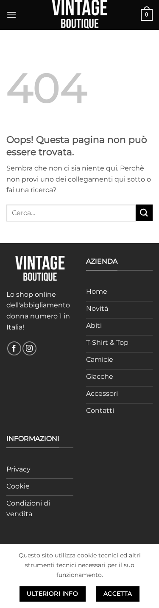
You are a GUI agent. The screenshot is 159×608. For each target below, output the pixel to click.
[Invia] (144, 213)
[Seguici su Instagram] (29, 348)
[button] (11, 14)
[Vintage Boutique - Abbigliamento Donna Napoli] (79, 15)
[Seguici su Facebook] (14, 348)
